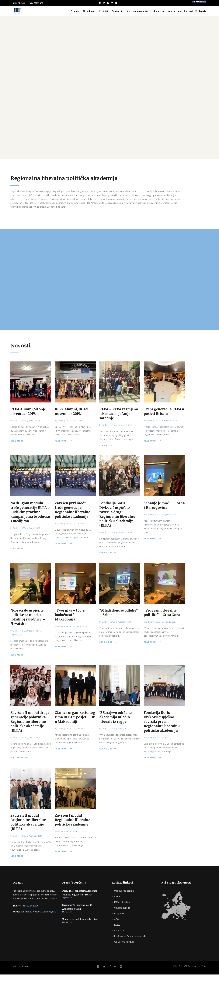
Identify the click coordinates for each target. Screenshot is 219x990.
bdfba (16, 421)
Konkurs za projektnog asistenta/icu (81, 919)
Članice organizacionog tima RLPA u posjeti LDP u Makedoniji (75, 717)
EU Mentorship (122, 902)
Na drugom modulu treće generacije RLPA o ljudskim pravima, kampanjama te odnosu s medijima (30, 512)
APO (116, 919)
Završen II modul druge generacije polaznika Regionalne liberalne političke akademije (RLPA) (29, 722)
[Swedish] (204, 3)
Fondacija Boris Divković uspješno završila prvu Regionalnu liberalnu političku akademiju (162, 722)
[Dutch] (197, 3)
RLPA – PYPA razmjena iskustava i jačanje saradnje (118, 413)
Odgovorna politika (124, 890)
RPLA (23, 421)
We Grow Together (124, 941)
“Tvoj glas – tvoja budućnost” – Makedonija (70, 614)
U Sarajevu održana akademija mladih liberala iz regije (115, 717)
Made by (21, 966)
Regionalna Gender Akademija (130, 936)
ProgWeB (119, 913)
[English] (201, 3)
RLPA (117, 924)
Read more (16, 441)
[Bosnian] (194, 3)
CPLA (117, 896)
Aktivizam (119, 930)
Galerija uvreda (122, 907)
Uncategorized (34, 631)
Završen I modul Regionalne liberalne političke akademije (72, 819)
